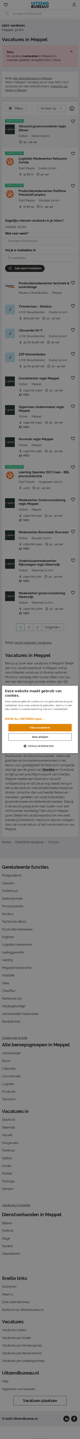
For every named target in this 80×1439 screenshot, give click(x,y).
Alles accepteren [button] (40, 727)
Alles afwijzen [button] (40, 737)
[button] (40, 719)
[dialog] (40, 719)
